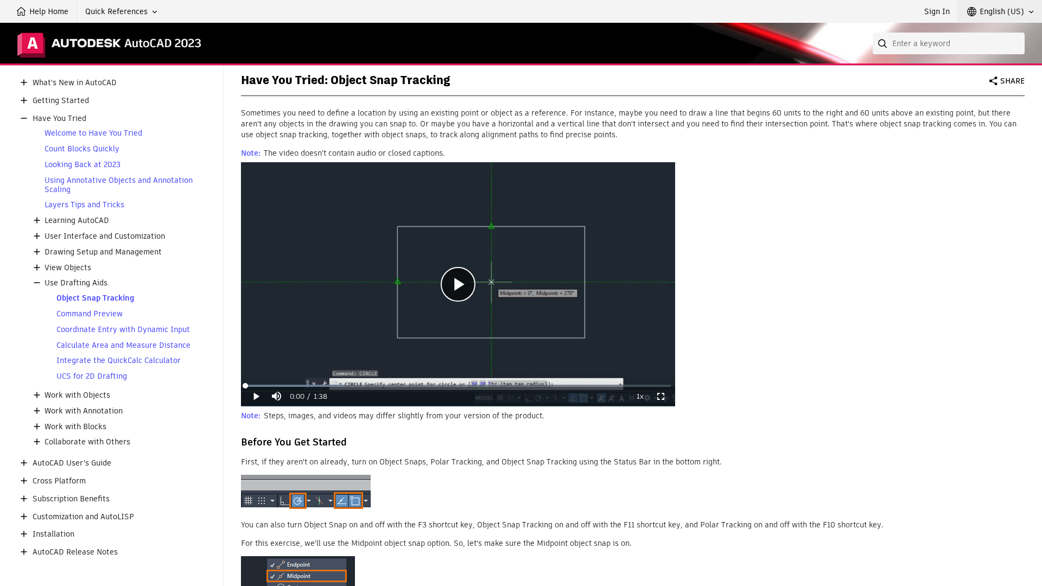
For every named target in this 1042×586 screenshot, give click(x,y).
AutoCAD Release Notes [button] (75, 552)
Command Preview (89, 314)
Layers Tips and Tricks (84, 204)
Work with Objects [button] (77, 395)
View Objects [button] (68, 267)
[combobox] (949, 43)
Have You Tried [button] (59, 118)
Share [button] (1012, 81)
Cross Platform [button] (59, 481)
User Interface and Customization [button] (105, 236)
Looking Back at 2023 (82, 164)
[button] (121, 11)
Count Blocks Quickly (82, 149)
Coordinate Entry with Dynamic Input (123, 329)
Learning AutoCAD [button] (77, 220)
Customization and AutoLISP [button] (83, 516)
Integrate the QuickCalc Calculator (118, 360)
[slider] (458, 386)
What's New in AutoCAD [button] (75, 82)
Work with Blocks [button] (75, 426)
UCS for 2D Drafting (91, 376)
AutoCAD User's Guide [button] (72, 463)
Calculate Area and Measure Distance (123, 345)
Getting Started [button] (61, 100)
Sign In (937, 11)
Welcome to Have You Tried (93, 133)
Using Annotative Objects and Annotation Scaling (119, 185)
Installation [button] (53, 534)
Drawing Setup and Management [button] (103, 252)
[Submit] (883, 43)
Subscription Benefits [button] (71, 499)
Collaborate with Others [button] (87, 442)
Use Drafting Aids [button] (76, 283)
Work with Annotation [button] (84, 411)
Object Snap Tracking (95, 298)
